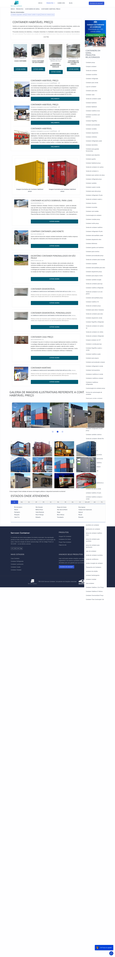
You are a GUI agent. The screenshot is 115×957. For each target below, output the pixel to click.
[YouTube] (18, 548)
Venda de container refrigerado (95, 336)
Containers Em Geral (65, 539)
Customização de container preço (95, 388)
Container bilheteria (91, 243)
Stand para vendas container (94, 398)
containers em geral (32, 9)
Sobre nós (61, 3)
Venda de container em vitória (94, 332)
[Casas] (20, 51)
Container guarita (91, 159)
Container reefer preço (92, 223)
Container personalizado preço (94, 255)
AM (94, 502)
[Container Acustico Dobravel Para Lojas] (21, 203)
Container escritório (91, 74)
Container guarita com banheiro (95, 247)
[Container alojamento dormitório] (64, 448)
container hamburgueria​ (92, 575)
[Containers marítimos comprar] (20, 480)
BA (72, 502)
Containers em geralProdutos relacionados (93, 54)
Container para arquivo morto (94, 276)
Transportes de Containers (93, 567)
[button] (53, 432)
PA (102, 502)
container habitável (91, 107)
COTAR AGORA (21, 69)
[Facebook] (12, 548)
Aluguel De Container (65, 536)
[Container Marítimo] (21, 374)
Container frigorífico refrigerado (95, 322)
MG (22, 502)
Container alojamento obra (93, 239)
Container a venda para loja (94, 344)
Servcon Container (20, 533)
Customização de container (93, 215)
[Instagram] (15, 548)
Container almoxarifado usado (94, 235)
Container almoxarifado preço (94, 298)
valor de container (91, 551)
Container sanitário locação (33, 14)
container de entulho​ (92, 571)
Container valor (90, 95)
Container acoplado (91, 264)
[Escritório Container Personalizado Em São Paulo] (21, 260)
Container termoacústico (93, 370)
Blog (70, 3)
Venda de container (91, 70)
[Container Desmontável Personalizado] (21, 316)
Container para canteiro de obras (95, 175)
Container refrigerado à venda (94, 366)
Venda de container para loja (94, 284)
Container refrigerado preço (94, 179)
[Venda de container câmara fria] (86, 464)
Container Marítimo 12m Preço (95, 587)
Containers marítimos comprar (94, 378)
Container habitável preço (93, 163)
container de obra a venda (93, 489)
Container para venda (92, 83)
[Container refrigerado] (42, 480)
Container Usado (15, 567)
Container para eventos (92, 251)
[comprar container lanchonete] (21, 237)
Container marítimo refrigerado (94, 288)
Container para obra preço (93, 191)
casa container (90, 583)
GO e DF (87, 502)
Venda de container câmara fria (95, 438)
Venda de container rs (92, 171)
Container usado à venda (93, 187)
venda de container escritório (94, 555)
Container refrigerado (92, 79)
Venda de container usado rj (94, 199)
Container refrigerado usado (94, 141)
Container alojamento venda (18, 14)
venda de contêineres (92, 559)
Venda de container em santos (95, 167)
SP (36, 502)
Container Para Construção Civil (95, 599)
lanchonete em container (93, 529)
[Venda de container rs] (64, 464)
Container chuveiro (91, 203)
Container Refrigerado (17, 561)
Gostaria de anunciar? (96, 3)
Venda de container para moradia (95, 260)
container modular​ (91, 579)
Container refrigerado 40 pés (94, 231)
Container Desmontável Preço (94, 595)
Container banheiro (91, 103)
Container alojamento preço (94, 272)
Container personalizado (93, 125)
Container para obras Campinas (95, 310)
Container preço (90, 62)
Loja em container (91, 87)
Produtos (49, 3)
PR (43, 502)
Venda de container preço (48, 14)
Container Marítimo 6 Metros (94, 591)
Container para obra (91, 91)
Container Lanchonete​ (17, 564)
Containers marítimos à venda (94, 374)
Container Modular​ (16, 570)
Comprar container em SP (93, 340)
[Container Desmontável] (21, 292)
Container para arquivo (92, 358)
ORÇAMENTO (55, 99)
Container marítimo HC (92, 302)
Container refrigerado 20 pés (94, 195)
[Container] (73, 51)
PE (65, 502)
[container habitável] (22, 137)
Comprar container (91, 66)
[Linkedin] (21, 548)
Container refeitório (91, 137)
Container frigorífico (91, 121)
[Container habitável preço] (22, 89)
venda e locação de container (94, 563)
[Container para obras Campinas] (42, 448)
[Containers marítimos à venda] (42, 464)
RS (58, 502)
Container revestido (91, 207)
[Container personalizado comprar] (86, 448)
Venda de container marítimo (94, 227)
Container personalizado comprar (95, 362)
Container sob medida (92, 211)
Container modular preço (93, 219)
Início (40, 3)
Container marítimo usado (93, 354)
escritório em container (92, 525)
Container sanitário (91, 183)
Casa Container (15, 558)
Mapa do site (62, 545)
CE (80, 502)
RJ (14, 502)
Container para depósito (93, 155)
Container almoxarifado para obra (95, 268)
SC (51, 502)
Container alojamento (92, 133)
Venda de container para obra (94, 314)
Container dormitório (92, 145)
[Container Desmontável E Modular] (55, 51)
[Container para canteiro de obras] (86, 480)
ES (29, 502)
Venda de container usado (93, 99)
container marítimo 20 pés (93, 493)
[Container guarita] (20, 448)
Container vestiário (91, 129)
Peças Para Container (65, 542)
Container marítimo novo (93, 111)
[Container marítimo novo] (64, 480)
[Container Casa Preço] (21, 340)
